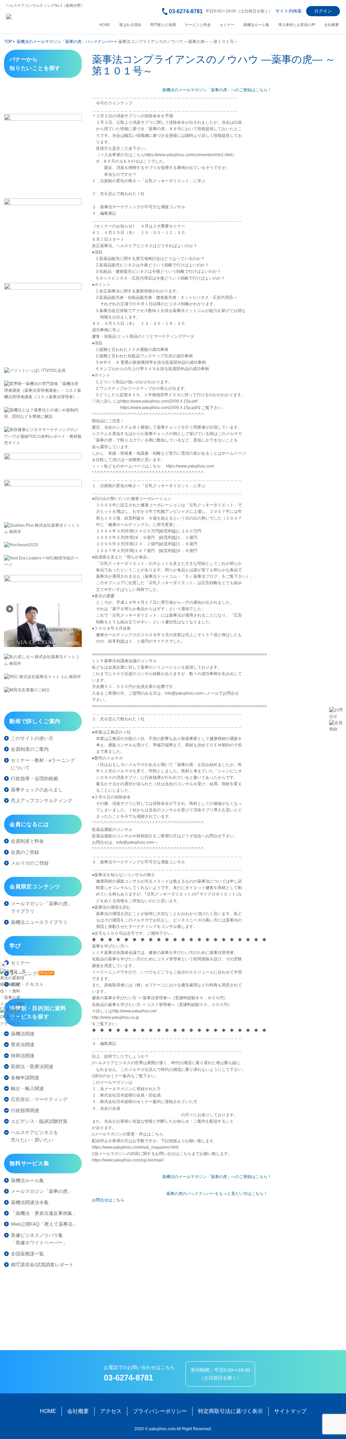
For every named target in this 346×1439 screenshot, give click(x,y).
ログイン (323, 11)
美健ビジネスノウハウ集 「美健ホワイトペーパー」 (39, 1238)
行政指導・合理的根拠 (34, 778)
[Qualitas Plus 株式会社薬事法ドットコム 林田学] (43, 528)
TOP (8, 41)
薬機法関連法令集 (30, 1202)
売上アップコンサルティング (41, 800)
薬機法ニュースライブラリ (39, 922)
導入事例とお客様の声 (296, 25)
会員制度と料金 (27, 841)
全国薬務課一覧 (27, 1253)
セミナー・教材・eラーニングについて (43, 764)
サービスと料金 (198, 25)
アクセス (111, 1411)
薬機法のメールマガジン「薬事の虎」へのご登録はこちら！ (217, 90)
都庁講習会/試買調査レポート (42, 1264)
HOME (104, 25)
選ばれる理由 (130, 25)
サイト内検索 (288, 11)
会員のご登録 (25, 852)
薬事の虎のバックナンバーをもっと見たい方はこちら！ (217, 1193)
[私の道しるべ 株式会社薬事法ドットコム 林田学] (43, 660)
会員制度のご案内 (30, 749)
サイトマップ (290, 1411)
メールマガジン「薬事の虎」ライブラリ (41, 907)
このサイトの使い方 (32, 738)
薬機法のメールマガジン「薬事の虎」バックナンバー (65, 41)
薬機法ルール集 (256, 25)
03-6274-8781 (186, 11)
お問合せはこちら (108, 1200)
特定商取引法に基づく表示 (230, 1411)
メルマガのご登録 (30, 863)
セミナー (227, 25)
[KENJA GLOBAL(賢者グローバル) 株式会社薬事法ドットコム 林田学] (43, 625)
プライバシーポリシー (160, 1411)
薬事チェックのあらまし (37, 789)
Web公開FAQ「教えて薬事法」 (44, 1224)
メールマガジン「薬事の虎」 (41, 1191)
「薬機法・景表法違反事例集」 (44, 1213)
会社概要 (331, 25)
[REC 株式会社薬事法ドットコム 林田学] (43, 677)
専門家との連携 (163, 25)
